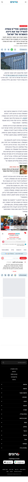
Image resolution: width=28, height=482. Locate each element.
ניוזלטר (14, 379)
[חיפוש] (2, 2)
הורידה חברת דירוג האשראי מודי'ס (16, 75)
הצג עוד (14, 271)
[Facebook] (5, 49)
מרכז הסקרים (14, 369)
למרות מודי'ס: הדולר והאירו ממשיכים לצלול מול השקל (10, 170)
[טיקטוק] (12, 275)
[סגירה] (3, 234)
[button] (26, 214)
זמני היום (11, 469)
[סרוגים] (14, 454)
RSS (7, 471)
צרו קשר (16, 469)
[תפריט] (25, 2)
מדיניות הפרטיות (18, 471)
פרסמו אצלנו (22, 469)
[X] (8, 49)
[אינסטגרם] (8, 275)
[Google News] (15, 275)
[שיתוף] (2, 49)
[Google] (15, 49)
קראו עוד (6, 227)
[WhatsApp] (12, 49)
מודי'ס (25, 128)
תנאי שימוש (5, 469)
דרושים (14, 371)
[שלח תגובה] (2, 258)
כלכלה (25, 118)
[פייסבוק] (2, 275)
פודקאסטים (14, 377)
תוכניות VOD (14, 374)
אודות (11, 471)
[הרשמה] (3, 242)
